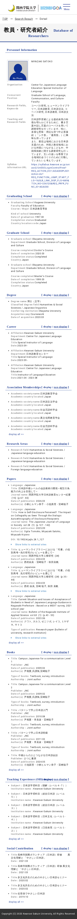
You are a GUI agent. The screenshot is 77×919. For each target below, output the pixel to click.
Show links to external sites (31, 544)
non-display (60, 196)
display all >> (16, 434)
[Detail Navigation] (66, 7)
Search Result (24, 18)
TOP (5, 18)
